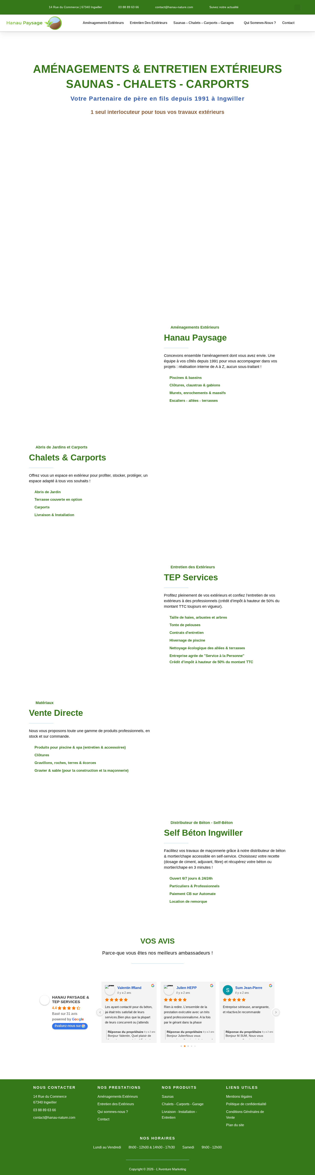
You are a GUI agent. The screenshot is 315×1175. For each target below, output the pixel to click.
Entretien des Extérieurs (148, 23)
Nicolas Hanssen (190, 988)
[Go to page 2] (188, 1046)
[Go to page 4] (194, 1046)
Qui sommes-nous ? (260, 23)
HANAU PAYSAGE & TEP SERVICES (70, 999)
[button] (297, 7)
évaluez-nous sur (68, 1026)
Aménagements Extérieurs (103, 23)
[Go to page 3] (191, 1046)
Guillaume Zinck (248, 988)
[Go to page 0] (181, 1046)
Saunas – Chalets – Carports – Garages (203, 23)
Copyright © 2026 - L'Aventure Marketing (157, 1169)
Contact (288, 23)
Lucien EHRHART (132, 988)
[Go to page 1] (184, 1046)
